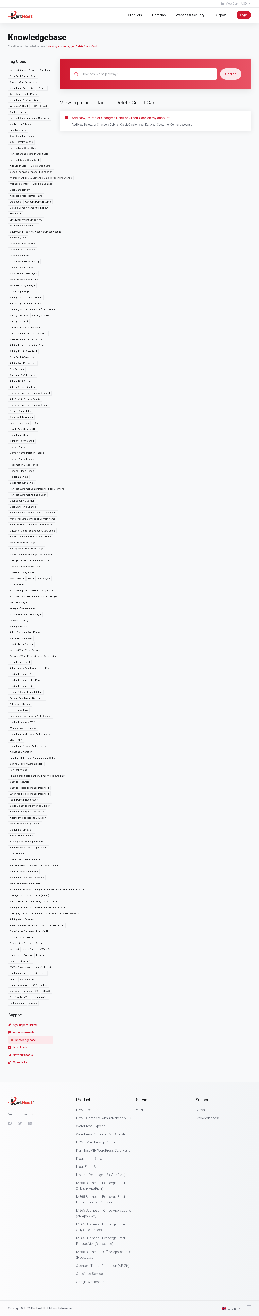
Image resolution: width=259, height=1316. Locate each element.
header (40, 955)
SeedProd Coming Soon (23, 76)
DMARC (46, 991)
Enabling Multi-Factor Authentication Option (33, 758)
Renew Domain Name (21, 267)
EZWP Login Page (19, 291)
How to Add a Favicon (21, 644)
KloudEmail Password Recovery (27, 877)
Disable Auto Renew (20, 943)
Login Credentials (19, 423)
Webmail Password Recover (25, 883)
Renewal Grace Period (22, 471)
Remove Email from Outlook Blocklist (30, 393)
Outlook (28, 955)
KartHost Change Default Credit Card (29, 154)
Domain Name (17, 447)
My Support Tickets (25, 1025)
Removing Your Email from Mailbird (29, 303)
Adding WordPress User (23, 363)
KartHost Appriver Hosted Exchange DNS (31, 590)
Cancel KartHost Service (23, 243)
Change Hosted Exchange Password (29, 788)
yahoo (44, 985)
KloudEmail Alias (19, 477)
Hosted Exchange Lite (21, 686)
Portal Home (15, 46)
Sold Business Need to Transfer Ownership (33, 512)
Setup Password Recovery (24, 871)
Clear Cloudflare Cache (22, 136)
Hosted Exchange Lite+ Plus (25, 680)
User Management (20, 190)
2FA (12, 740)
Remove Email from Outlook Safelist (29, 405)
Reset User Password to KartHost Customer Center (37, 925)
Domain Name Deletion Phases (27, 453)
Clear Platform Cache (21, 142)
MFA (20, 740)
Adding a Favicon (19, 626)
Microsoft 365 (31, 991)
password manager (20, 620)
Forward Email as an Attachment (27, 698)
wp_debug (15, 201)
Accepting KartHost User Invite (26, 196)
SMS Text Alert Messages (23, 273)
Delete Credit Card (40, 166)
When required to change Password (29, 794)
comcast (14, 991)
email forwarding (19, 985)
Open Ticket (20, 1062)
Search (230, 74)
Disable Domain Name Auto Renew (29, 208)
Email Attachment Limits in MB (26, 220)
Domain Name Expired (22, 459)
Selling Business (19, 315)
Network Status (22, 1055)
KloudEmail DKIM (19, 435)
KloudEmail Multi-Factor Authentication (30, 734)
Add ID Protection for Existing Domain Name (33, 901)
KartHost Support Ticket (22, 70)
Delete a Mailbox (19, 710)
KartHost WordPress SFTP (24, 225)
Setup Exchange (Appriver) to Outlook (30, 806)
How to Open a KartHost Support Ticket (30, 536)
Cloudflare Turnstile (20, 829)
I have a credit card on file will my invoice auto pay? (37, 776)
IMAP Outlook (17, 853)
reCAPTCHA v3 (39, 106)
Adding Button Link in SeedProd (27, 345)
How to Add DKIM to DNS (23, 429)
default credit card (20, 662)
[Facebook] (10, 1123)
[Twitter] (20, 1123)
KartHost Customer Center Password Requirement (37, 489)
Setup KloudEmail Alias (22, 483)
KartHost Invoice (18, 770)
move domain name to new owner (28, 333)
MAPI (31, 578)
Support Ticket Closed (22, 441)
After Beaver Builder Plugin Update (28, 847)
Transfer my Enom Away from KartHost (30, 931)
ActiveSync (44, 578)
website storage (18, 602)
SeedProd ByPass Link (22, 357)
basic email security (21, 961)
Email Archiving (18, 130)
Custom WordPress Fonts (23, 82)
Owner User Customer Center (25, 859)
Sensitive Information (21, 417)
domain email (27, 979)
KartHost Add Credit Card (23, 148)
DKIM (36, 423)
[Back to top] (249, 1307)
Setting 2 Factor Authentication (26, 764)
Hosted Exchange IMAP (22, 722)
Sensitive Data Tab (19, 997)
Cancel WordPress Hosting (24, 261)
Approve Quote (18, 237)
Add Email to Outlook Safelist (25, 399)
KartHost (14, 949)
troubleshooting (18, 973)
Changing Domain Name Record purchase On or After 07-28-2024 (45, 913)
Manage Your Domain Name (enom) (29, 895)
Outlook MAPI (17, 584)
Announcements (23, 1032)
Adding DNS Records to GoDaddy (28, 818)
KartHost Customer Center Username (30, 118)
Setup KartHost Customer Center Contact (31, 524)
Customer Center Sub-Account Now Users (32, 530)
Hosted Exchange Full (21, 674)
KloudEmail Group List (22, 88)
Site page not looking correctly (26, 841)
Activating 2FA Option (21, 752)
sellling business (41, 315)
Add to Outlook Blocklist (22, 387)
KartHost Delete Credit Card (24, 160)
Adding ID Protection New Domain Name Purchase (37, 907)
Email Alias (15, 213)
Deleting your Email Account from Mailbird (33, 309)
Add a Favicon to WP (21, 638)
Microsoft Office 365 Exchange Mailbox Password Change (41, 178)
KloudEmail (29, 949)
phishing (14, 955)
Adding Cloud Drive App (22, 919)
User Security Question (22, 500)
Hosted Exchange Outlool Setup (27, 811)
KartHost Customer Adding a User (28, 495)
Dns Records (17, 369)
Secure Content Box (20, 411)
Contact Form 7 (18, 112)
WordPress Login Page (22, 285)
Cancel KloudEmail (20, 255)
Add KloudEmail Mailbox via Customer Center (34, 865)
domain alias (40, 997)
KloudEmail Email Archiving (24, 100)
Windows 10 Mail (19, 106)
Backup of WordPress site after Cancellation (33, 656)
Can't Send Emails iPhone (23, 94)
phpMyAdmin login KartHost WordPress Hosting (35, 231)
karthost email (17, 1003)
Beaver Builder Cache (21, 835)
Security (40, 943)
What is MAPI (17, 578)
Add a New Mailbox (20, 704)
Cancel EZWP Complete (22, 249)
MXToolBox (45, 949)
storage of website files (22, 608)
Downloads (19, 1047)
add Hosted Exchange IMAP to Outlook (30, 716)
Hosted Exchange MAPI (22, 572)
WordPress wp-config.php (24, 279)
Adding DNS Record (20, 381)
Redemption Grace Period (24, 465)
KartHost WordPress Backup (25, 650)
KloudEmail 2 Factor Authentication (28, 746)
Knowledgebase (35, 46)
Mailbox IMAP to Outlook (23, 728)
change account (19, 321)
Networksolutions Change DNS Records (31, 554)
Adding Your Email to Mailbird (26, 297)
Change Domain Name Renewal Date (30, 560)
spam (13, 979)
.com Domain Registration (24, 799)
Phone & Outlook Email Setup (26, 692)
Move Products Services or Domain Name (32, 519)
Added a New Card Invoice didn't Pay (29, 668)
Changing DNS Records (22, 375)
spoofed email (43, 967)
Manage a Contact (19, 184)
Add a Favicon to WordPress (25, 632)
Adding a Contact (42, 184)
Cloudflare (45, 70)
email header (38, 973)
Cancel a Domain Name (38, 201)
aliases (33, 1003)
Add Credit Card (18, 166)
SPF (34, 985)
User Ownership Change (23, 507)
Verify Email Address (21, 124)
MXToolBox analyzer (20, 967)
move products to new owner (25, 327)
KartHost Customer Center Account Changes (33, 596)
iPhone (42, 88)
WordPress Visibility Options (25, 823)
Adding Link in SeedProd (23, 351)
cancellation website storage (25, 614)
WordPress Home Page (22, 542)
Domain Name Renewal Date (25, 566)
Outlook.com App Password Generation (31, 172)
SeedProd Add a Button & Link (26, 339)
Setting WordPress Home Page (27, 548)
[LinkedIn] (30, 1123)
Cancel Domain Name (22, 937)
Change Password (19, 782)
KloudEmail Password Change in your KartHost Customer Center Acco (47, 889)
